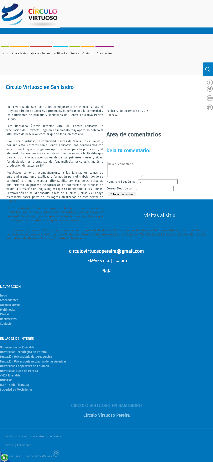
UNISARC (6, 380)
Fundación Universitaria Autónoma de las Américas (33, 361)
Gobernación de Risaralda (17, 347)
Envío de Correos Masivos (38, 456)
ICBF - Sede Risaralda (14, 385)
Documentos (104, 53)
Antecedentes (19, 53)
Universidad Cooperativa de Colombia (25, 366)
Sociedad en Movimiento (16, 389)
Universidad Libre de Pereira (19, 371)
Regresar (112, 115)
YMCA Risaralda (10, 375)
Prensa (74, 53)
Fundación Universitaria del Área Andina (26, 357)
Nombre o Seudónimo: (121, 181)
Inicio (5, 53)
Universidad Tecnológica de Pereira (23, 352)
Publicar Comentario (122, 194)
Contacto (87, 53)
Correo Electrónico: (119, 188)
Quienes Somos (40, 53)
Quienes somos (10, 305)
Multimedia (60, 53)
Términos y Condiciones (17, 445)
